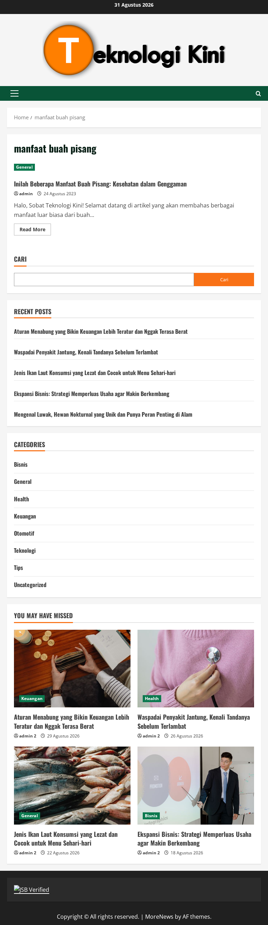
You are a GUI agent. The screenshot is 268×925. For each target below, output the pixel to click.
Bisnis (21, 464)
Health (21, 499)
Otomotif (24, 533)
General (24, 167)
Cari (20, 259)
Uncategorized (30, 584)
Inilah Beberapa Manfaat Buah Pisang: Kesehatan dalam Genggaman (100, 183)
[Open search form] (258, 93)
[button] (14, 93)
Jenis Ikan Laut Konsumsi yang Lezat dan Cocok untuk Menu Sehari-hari (95, 372)
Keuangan (25, 516)
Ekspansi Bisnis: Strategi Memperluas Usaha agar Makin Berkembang (91, 393)
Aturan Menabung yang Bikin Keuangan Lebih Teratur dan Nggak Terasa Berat (101, 331)
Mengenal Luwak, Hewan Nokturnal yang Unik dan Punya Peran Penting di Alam (103, 414)
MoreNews (159, 916)
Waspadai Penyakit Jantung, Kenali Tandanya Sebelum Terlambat (86, 352)
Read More (35, 230)
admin (26, 194)
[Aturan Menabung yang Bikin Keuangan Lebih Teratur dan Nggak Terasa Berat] (72, 669)
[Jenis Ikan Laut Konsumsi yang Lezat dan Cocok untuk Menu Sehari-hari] (72, 786)
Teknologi (25, 550)
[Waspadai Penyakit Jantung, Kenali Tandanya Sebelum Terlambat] (195, 669)
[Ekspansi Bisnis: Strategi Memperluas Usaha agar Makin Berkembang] (195, 786)
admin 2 (27, 736)
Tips (18, 567)
